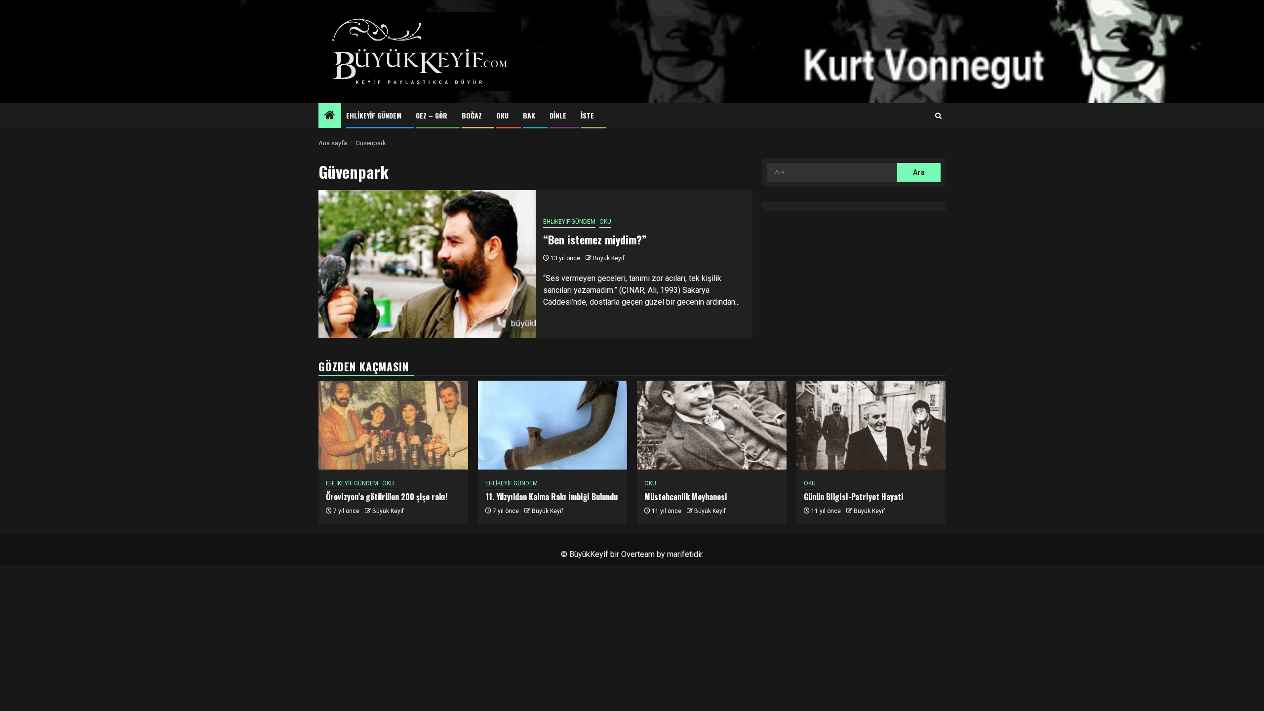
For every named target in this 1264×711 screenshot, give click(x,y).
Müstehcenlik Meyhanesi (685, 497)
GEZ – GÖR (431, 115)
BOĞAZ (472, 115)
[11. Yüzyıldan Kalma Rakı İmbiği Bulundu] (553, 425)
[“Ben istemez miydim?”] (427, 264)
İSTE (587, 115)
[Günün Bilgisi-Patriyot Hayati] (871, 425)
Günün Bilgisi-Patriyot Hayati (854, 497)
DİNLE (558, 115)
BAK (529, 115)
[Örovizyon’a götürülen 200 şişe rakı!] (393, 425)
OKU (502, 115)
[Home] (329, 116)
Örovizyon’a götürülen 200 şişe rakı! (386, 497)
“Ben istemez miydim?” (594, 239)
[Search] (938, 116)
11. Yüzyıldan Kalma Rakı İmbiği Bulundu (551, 497)
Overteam (638, 554)
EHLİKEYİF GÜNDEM (373, 115)
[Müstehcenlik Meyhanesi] (712, 425)
